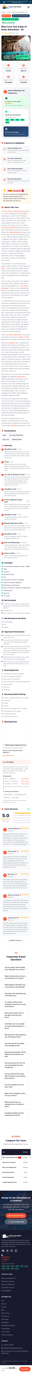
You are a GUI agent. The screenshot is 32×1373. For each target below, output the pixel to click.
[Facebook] (7, 1250)
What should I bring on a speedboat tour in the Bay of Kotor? (14, 1104)
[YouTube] (3, 1250)
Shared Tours (5, 1313)
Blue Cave (18, 211)
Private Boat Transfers (8, 1325)
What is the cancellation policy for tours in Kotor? (15, 1094)
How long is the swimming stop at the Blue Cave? (15, 994)
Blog (2, 1310)
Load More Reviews (15, 940)
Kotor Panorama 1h (8, 1172)
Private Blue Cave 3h (7, 1287)
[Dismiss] (30, 2)
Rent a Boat (4, 1319)
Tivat (27, 337)
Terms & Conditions (7, 1335)
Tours (8, 12)
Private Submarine (8, 1177)
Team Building (5, 1328)
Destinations (5, 1322)
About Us (4, 1304)
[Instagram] (11, 1250)
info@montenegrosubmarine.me (13, 1348)
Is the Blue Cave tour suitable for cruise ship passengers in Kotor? (14, 1026)
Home (3, 12)
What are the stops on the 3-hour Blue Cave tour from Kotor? (14, 1015)
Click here (14, 425)
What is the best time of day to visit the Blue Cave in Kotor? (15, 977)
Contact (3, 1307)
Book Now (24, 1369)
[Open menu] (28, 7)
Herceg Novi (10, 343)
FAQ (2, 1300)
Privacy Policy (5, 1331)
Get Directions (9, 755)
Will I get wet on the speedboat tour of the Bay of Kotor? (15, 1036)
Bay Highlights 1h (6, 1290)
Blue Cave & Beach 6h (9, 1167)
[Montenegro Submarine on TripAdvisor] (16, 1258)
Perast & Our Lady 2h (9, 1162)
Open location (25, 778)
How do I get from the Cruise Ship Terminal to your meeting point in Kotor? (15, 1076)
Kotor (26, 213)
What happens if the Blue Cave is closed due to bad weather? (15, 986)
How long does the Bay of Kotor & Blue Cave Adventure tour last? (15, 1054)
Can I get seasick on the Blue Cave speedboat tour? (14, 1044)
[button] (16, 48)
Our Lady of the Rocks (9, 227)
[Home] (11, 7)
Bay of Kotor (9, 211)
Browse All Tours (17, 1216)
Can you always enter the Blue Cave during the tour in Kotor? (15, 968)
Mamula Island (15, 232)
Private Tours (5, 1316)
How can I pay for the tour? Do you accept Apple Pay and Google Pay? (15, 1065)
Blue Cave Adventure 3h (19, 12)
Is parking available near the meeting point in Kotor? (14, 1114)
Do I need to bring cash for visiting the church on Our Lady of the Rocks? (15, 1004)
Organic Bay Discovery (9, 1182)
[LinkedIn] (16, 1250)
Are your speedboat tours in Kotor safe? (14, 1086)
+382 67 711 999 (8, 1345)
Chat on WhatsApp (17, 1222)
